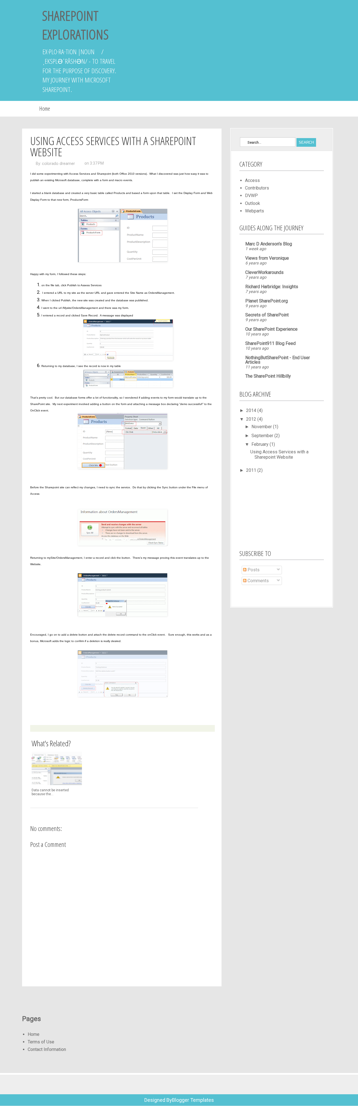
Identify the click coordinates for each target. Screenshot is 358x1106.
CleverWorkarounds (264, 272)
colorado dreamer (58, 163)
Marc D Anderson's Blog (268, 244)
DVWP (251, 195)
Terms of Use (41, 1042)
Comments (257, 580)
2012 (251, 419)
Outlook (252, 203)
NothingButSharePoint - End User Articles (277, 360)
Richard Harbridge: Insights (271, 286)
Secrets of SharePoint (267, 315)
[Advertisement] (267, 510)
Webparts (254, 211)
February (260, 444)
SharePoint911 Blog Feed (270, 343)
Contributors (257, 188)
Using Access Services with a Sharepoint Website (279, 454)
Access (252, 180)
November (262, 426)
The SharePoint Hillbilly (268, 376)
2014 (251, 410)
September (262, 435)
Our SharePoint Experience (271, 329)
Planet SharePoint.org (266, 301)
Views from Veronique (267, 258)
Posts (253, 569)
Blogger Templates (193, 1100)
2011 (251, 470)
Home (44, 108)
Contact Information (47, 1049)
